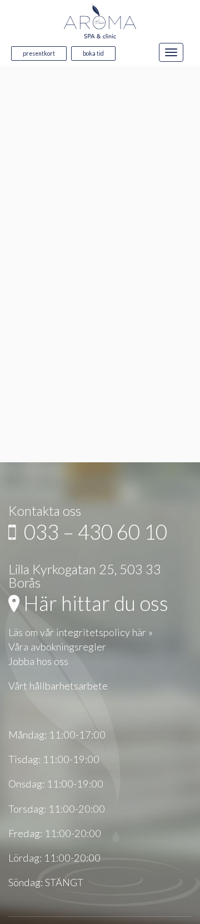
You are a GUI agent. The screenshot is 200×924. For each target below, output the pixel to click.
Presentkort (39, 53)
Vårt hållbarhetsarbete (58, 685)
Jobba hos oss (38, 661)
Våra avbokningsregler (57, 647)
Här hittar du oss (93, 603)
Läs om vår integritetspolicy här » (80, 632)
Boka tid (93, 53)
